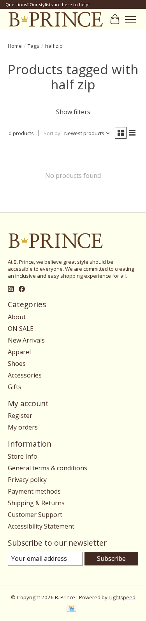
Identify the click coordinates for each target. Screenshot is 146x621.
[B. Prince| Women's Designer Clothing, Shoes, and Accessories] (55, 19)
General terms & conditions (47, 468)
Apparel (19, 352)
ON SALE (20, 328)
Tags (33, 45)
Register (20, 415)
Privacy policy (27, 479)
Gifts (14, 387)
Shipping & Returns (36, 503)
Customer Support (35, 514)
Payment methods (34, 491)
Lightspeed (122, 597)
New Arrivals (26, 340)
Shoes (17, 363)
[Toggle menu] (130, 19)
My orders (23, 427)
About (17, 317)
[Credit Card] (71, 609)
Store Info (22, 456)
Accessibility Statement (41, 526)
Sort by (52, 133)
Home (15, 45)
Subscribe (111, 558)
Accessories (25, 375)
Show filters (73, 112)
